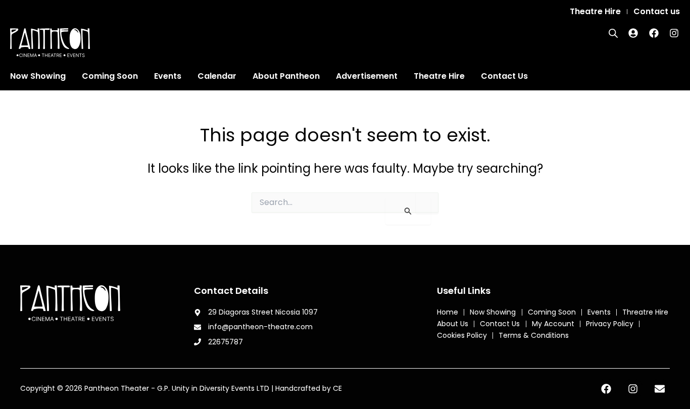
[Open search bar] (613, 33)
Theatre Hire (439, 76)
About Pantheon (286, 76)
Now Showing (38, 76)
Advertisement (367, 76)
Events (167, 76)
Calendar (217, 76)
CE (337, 388)
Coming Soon (110, 76)
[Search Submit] (408, 211)
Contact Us (504, 76)
